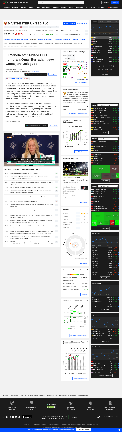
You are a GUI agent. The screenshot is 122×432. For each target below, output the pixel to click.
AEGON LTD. (96, 204)
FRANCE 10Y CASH (98, 370)
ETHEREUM (96, 331)
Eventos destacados (31, 43)
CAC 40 (95, 41)
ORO (93, 297)
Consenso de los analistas (73, 270)
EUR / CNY (95, 267)
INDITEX (95, 150)
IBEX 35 (95, 37)
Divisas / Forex (96, 233)
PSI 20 (95, 39)
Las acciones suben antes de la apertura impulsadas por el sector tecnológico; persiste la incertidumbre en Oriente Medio (30, 237)
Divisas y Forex (105, 278)
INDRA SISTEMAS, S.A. (99, 121)
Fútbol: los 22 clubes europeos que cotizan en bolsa (23, 201)
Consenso (67, 39)
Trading (70, 7)
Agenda (31, 7)
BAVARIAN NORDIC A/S (99, 189)
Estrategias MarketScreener (29, 46)
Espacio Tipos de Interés (105, 375)
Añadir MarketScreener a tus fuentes (36, 74)
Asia (116, 21)
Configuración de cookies (39, 424)
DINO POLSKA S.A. (98, 194)
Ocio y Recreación (83, 109)
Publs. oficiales (68, 43)
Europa (101, 21)
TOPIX (95, 57)
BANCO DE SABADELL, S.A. (100, 115)
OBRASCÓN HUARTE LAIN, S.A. (101, 124)
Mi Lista (94, 105)
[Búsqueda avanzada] (82, 2)
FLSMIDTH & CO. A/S (98, 196)
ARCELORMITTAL (98, 144)
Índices (95, 21)
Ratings (75, 39)
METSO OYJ (96, 198)
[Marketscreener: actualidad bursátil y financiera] (15, 2)
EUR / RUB (95, 254)
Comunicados (59, 43)
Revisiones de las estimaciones (78, 335)
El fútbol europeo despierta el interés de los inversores (71, 31)
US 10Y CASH (97, 363)
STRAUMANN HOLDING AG (100, 208)
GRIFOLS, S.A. (97, 127)
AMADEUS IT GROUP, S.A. (100, 146)
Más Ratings (83, 263)
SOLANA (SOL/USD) (98, 333)
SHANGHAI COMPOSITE (99, 55)
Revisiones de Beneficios (72, 301)
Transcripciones (49, 43)
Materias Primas (105, 309)
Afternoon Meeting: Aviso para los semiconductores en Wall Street (27, 187)
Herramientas (90, 7)
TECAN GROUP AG (98, 206)
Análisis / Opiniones (70, 158)
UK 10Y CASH (97, 372)
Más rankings (105, 180)
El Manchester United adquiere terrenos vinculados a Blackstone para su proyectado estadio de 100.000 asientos (71, 34)
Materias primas (96, 283)
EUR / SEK (94, 256)
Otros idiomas (78, 43)
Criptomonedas (96, 315)
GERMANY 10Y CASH (99, 365)
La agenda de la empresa (80, 378)
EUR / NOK (95, 259)
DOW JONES (96, 50)
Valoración (58, 39)
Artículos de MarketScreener (12, 46)
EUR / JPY (94, 274)
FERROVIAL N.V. (97, 160)
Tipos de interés (96, 347)
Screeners (79, 7)
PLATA (93, 304)
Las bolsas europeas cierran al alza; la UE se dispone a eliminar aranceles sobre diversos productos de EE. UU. (31, 216)
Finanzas (49, 39)
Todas (5, 43)
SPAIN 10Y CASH (98, 361)
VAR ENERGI (96, 210)
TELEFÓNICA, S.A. (98, 129)
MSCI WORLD (97, 61)
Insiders (41, 43)
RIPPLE (95, 338)
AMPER (95, 119)
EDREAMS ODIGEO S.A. (99, 108)
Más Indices (105, 74)
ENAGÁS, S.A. (97, 156)
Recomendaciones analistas (16, 43)
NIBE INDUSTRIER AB (99, 191)
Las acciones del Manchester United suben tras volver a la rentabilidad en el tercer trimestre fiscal (31, 205)
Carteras (56, 7)
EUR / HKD (95, 270)
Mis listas (105, 132)
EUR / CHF (95, 252)
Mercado (7, 7)
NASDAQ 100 (96, 53)
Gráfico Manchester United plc (74, 52)
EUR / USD (95, 248)
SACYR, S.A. (96, 163)
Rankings (101, 7)
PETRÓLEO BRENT (97, 302)
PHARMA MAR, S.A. (98, 113)
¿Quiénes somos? (54, 424)
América (109, 21)
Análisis (23, 7)
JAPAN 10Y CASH (98, 367)
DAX (94, 44)
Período (65, 58)
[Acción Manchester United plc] (28, 79)
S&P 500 (95, 48)
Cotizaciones (15, 39)
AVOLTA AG (96, 201)
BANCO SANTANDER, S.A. (100, 110)
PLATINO (94, 306)
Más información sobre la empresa (78, 113)
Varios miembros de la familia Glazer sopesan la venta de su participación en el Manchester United (30, 197)
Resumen (7, 39)
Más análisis (83, 202)
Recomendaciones (43, 7)
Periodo (65, 55)
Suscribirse (115, 2)
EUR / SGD (95, 272)
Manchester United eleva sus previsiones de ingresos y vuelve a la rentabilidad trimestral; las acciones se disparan (30, 211)
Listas (63, 7)
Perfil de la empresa (70, 89)
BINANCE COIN (97, 335)
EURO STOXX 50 (97, 46)
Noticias (15, 7)
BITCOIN (95, 329)
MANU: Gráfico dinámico (80, 82)
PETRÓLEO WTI (96, 299)
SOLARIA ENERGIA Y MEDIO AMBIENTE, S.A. (102, 117)
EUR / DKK (95, 261)
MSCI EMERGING (98, 59)
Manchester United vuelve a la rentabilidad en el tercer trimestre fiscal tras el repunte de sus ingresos (32, 227)
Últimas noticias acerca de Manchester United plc (22, 169)
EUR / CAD (95, 263)
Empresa (41, 39)
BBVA (94, 148)
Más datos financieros (81, 152)
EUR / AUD (95, 265)
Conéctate (105, 2)
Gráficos (24, 39)
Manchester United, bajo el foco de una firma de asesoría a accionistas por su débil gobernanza (31, 183)
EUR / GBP (95, 250)
